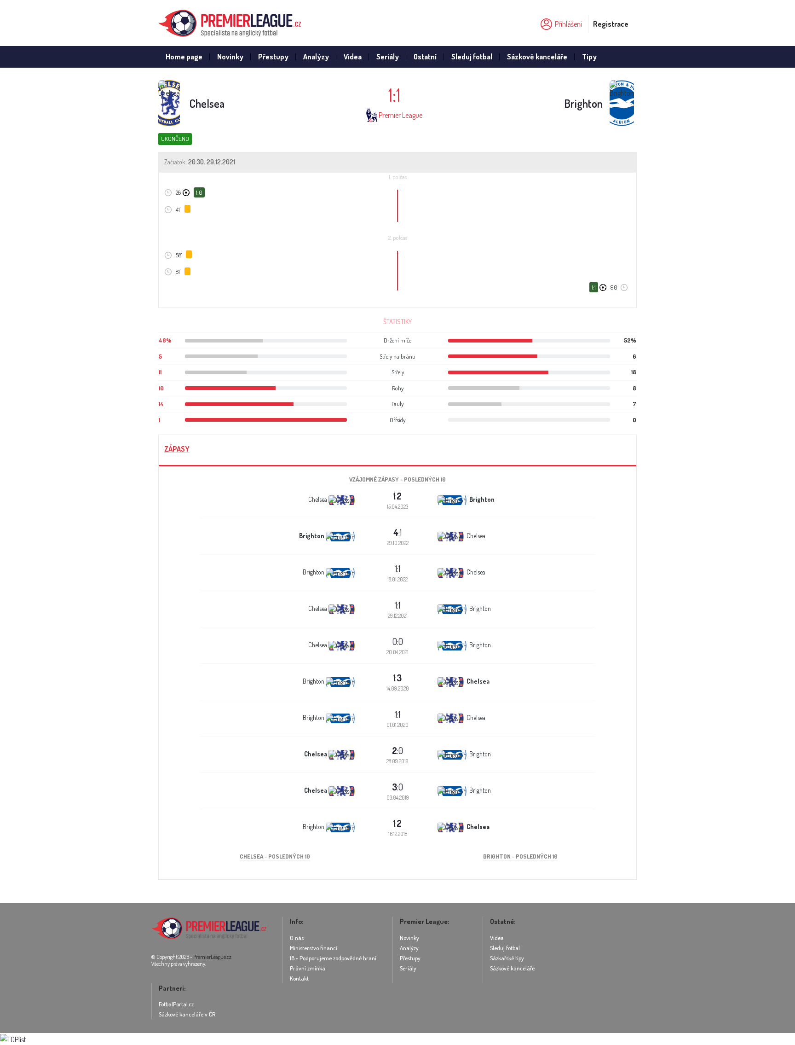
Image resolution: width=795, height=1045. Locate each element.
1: (397, 496)
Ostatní (425, 56)
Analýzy (316, 56)
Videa (353, 56)
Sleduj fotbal (471, 56)
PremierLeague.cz (212, 956)
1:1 (397, 569)
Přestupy (273, 56)
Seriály (387, 56)
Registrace (610, 24)
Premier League (400, 115)
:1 (397, 532)
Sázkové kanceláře (537, 56)
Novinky (230, 56)
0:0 (397, 641)
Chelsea (207, 103)
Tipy (589, 56)
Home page (184, 56)
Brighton (583, 103)
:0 (397, 750)
